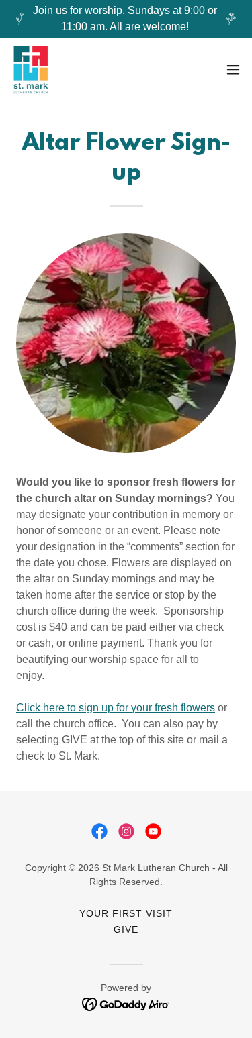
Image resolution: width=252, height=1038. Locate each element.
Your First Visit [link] (126, 913)
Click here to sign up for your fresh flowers (115, 707)
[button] (233, 69)
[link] (31, 70)
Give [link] (126, 929)
